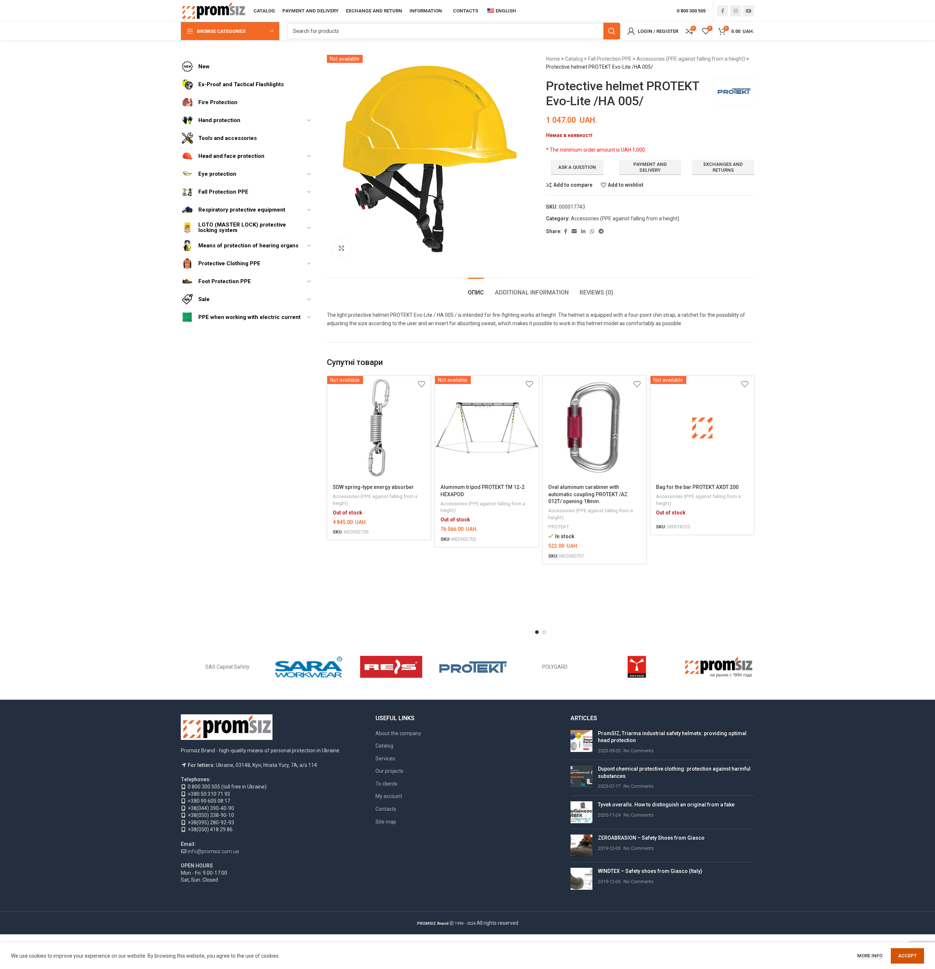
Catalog (574, 59)
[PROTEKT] (473, 667)
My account (388, 796)
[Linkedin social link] (583, 231)
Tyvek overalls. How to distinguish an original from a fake (666, 805)
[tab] (476, 289)
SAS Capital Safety (227, 667)
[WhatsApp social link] (592, 231)
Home (553, 59)
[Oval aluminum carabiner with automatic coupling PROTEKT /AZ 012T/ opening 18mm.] (594, 427)
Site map (385, 822)
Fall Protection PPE (609, 59)
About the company (398, 733)
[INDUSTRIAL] (719, 667)
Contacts (385, 809)
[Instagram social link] (735, 10)
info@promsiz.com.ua (213, 851)
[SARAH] (309, 667)
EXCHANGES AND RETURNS (723, 167)
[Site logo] (213, 11)
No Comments (638, 750)
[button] (537, 632)
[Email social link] (574, 231)
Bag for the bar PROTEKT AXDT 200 (697, 487)
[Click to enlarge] (341, 248)
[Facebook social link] (722, 10)
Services (385, 758)
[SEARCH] (611, 31)
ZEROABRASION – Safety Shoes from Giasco (651, 838)
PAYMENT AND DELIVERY (650, 167)
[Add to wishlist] (421, 384)
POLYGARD (555, 667)
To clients (386, 784)
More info (870, 955)
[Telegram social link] (601, 231)
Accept (907, 955)
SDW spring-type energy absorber (373, 487)
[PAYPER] (637, 667)
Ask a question (577, 167)
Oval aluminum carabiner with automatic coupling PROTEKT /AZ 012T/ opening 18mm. (587, 494)
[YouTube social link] (748, 10)
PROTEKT (558, 526)
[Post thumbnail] (581, 742)
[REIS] (391, 667)
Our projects (389, 771)
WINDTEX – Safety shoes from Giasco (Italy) (650, 871)
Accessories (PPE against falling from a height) (691, 59)
